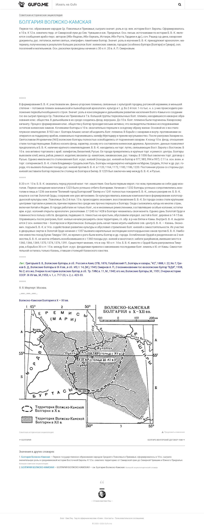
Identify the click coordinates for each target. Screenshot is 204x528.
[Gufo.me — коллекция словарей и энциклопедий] (33, 4)
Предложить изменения (174, 432)
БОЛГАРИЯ (26, 440)
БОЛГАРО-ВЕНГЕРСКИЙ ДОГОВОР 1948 (165, 440)
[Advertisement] (102, 74)
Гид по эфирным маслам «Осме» (88, 518)
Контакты (109, 518)
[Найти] (180, 4)
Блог (62, 518)
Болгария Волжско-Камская (35, 457)
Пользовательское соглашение (129, 518)
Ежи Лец (69, 518)
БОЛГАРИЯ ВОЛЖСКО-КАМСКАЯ (37, 467)
